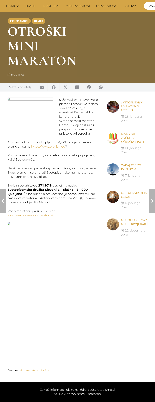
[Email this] (42, 87)
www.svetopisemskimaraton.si (30, 215)
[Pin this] (89, 87)
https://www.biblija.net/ (48, 146)
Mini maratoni (28, 370)
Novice (44, 370)
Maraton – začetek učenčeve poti (132, 138)
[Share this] (53, 87)
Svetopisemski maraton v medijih (132, 106)
